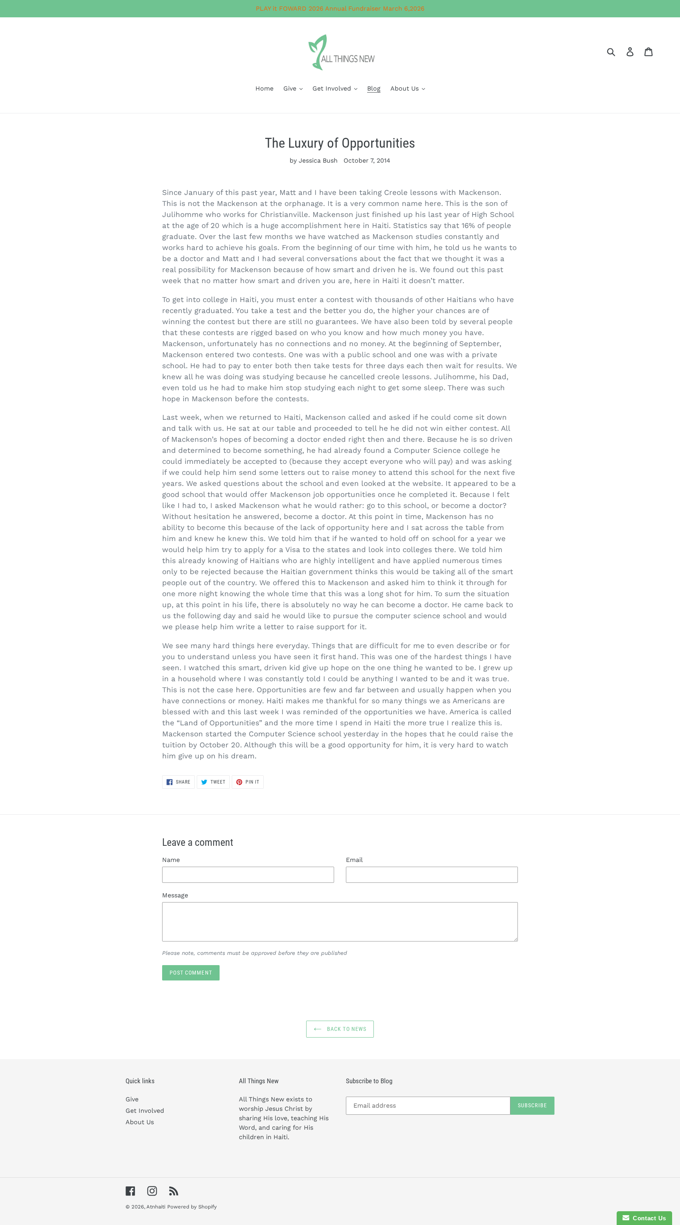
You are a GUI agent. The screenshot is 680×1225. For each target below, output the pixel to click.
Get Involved (145, 1110)
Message (175, 895)
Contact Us (647, 1218)
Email (354, 860)
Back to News (346, 1029)
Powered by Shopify (192, 1207)
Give (132, 1099)
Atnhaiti (155, 1207)
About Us (140, 1122)
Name (171, 860)
